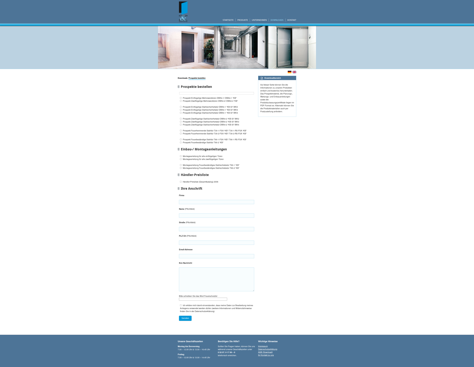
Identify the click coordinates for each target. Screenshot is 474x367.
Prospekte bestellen (197, 78)
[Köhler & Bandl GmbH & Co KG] (183, 20)
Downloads (277, 20)
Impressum (263, 346)
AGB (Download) (265, 352)
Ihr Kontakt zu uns (266, 355)
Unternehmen (259, 20)
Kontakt (291, 20)
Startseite (228, 20)
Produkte (242, 20)
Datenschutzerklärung (267, 349)
